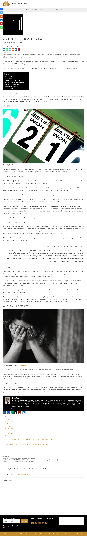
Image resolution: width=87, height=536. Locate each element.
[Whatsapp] (7, 50)
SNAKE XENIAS (9, 76)
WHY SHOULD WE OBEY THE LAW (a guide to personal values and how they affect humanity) (31, 460)
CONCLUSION (9, 88)
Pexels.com (23, 165)
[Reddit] (13, 50)
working (32, 458)
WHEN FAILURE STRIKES (12, 86)
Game (12, 458)
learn (20, 458)
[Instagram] (8, 412)
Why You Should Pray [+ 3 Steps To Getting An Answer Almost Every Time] (28, 439)
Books (41, 9)
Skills (54, 533)
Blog (46, 533)
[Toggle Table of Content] (26, 74)
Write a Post (49, 9)
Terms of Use (72, 533)
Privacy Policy (80, 533)
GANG (16, 458)
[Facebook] (4, 50)
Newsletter (34, 9)
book (12, 527)
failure (8, 458)
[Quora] (19, 412)
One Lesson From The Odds (12, 449)
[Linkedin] (16, 50)
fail (5, 458)
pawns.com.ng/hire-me (9, 408)
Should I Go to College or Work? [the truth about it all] (19, 461)
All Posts (27, 9)
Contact (59, 533)
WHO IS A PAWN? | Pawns (19, 474)
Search (24, 521)
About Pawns (34, 533)
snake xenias (26, 458)
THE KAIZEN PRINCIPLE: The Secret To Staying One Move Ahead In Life (26, 444)
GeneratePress (25, 533)
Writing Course (58, 9)
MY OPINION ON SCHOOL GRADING (16, 82)
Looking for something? (10, 518)
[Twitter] (10, 50)
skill (4, 527)
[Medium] (12, 412)
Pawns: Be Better (19, 4)
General (6, 456)
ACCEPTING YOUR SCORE (13, 80)
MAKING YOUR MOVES (12, 84)
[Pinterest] (18, 50)
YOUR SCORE (9, 78)
